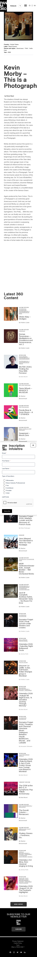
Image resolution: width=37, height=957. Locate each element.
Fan (7, 485)
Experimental (27, 805)
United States (14, 44)
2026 (20, 313)
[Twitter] (17, 952)
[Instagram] (32, 6)
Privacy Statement (17, 941)
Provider (9, 490)
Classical (22, 308)
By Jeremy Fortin (23, 654)
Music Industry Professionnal (15, 483)
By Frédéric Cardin (24, 322)
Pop (20, 407)
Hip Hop (21, 385)
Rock (21, 363)
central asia (23, 879)
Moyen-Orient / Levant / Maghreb (25, 690)
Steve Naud (10, 96)
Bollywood (23, 639)
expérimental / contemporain (24, 312)
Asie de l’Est (23, 878)
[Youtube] (35, 6)
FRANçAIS (13, 6)
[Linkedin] (24, 952)
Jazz (20, 331)
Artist (7, 493)
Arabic (30, 856)
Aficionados (10, 480)
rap (26, 385)
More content (18, 904)
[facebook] (29, 6)
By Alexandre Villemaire (25, 746)
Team (18, 945)
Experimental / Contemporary (24, 358)
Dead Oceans (13, 46)
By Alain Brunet (23, 376)
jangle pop (27, 428)
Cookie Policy (18, 943)
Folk (26, 48)
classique (22, 310)
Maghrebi (22, 688)
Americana (20, 48)
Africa (21, 756)
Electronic (23, 356)
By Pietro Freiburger (24, 528)
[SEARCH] (20, 6)
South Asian (23, 640)
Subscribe (18, 929)
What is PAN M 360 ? (17, 947)
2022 (9, 52)
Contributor (9, 488)
